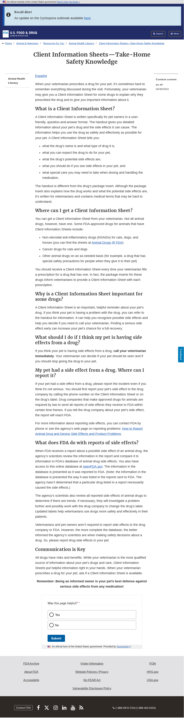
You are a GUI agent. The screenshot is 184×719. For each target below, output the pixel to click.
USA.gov (152, 680)
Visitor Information (91, 663)
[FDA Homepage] (20, 33)
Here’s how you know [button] (68, 2)
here (87, 18)
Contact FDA (23, 707)
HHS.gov (153, 671)
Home (8, 43)
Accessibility (31, 680)
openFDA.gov (93, 466)
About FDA (31, 671)
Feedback (181, 354)
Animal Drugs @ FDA (107, 242)
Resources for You (53, 43)
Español (41, 76)
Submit (56, 638)
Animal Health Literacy (81, 43)
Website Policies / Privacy (91, 671)
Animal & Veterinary (27, 43)
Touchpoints (123, 646)
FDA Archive (31, 663)
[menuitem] (166, 85)
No (57, 625)
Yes (57, 615)
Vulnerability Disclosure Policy (92, 688)
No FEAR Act (92, 680)
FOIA (152, 663)
